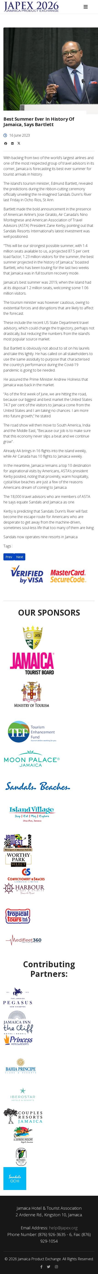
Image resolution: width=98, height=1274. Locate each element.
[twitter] (48, 1266)
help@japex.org (63, 1228)
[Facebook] (5, 143)
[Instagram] (56, 1266)
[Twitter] (19, 143)
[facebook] (41, 1266)
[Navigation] (86, 7)
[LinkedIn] (12, 143)
